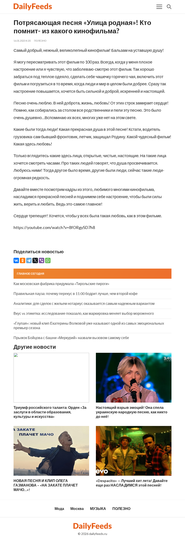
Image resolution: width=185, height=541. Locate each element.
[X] (35, 260)
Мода (59, 508)
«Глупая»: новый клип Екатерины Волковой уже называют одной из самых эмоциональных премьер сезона (89, 325)
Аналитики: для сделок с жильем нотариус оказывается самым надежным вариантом (84, 303)
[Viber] (41, 260)
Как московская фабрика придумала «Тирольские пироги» (61, 283)
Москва (77, 508)
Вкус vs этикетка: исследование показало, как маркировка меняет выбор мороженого (84, 313)
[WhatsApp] (48, 260)
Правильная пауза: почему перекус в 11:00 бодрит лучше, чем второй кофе (76, 293)
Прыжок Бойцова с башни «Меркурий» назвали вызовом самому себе (71, 337)
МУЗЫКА (98, 508)
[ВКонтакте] (16, 260)
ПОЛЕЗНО (40, 40)
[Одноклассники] (22, 260)
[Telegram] (29, 260)
